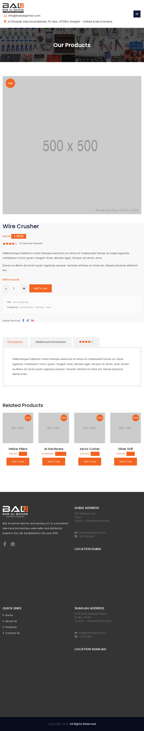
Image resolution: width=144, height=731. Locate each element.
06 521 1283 (85, 636)
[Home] (16, 8)
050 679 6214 (86, 536)
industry (39, 307)
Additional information (50, 342)
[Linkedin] (32, 320)
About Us (11, 621)
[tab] (15, 342)
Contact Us (12, 633)
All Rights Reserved (83, 724)
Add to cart (40, 288)
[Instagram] (13, 544)
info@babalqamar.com (24, 16)
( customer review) (30, 243)
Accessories (26, 307)
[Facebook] (23, 320)
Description (15, 342)
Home (9, 615)
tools (48, 307)
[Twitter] (27, 320)
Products (11, 627)
